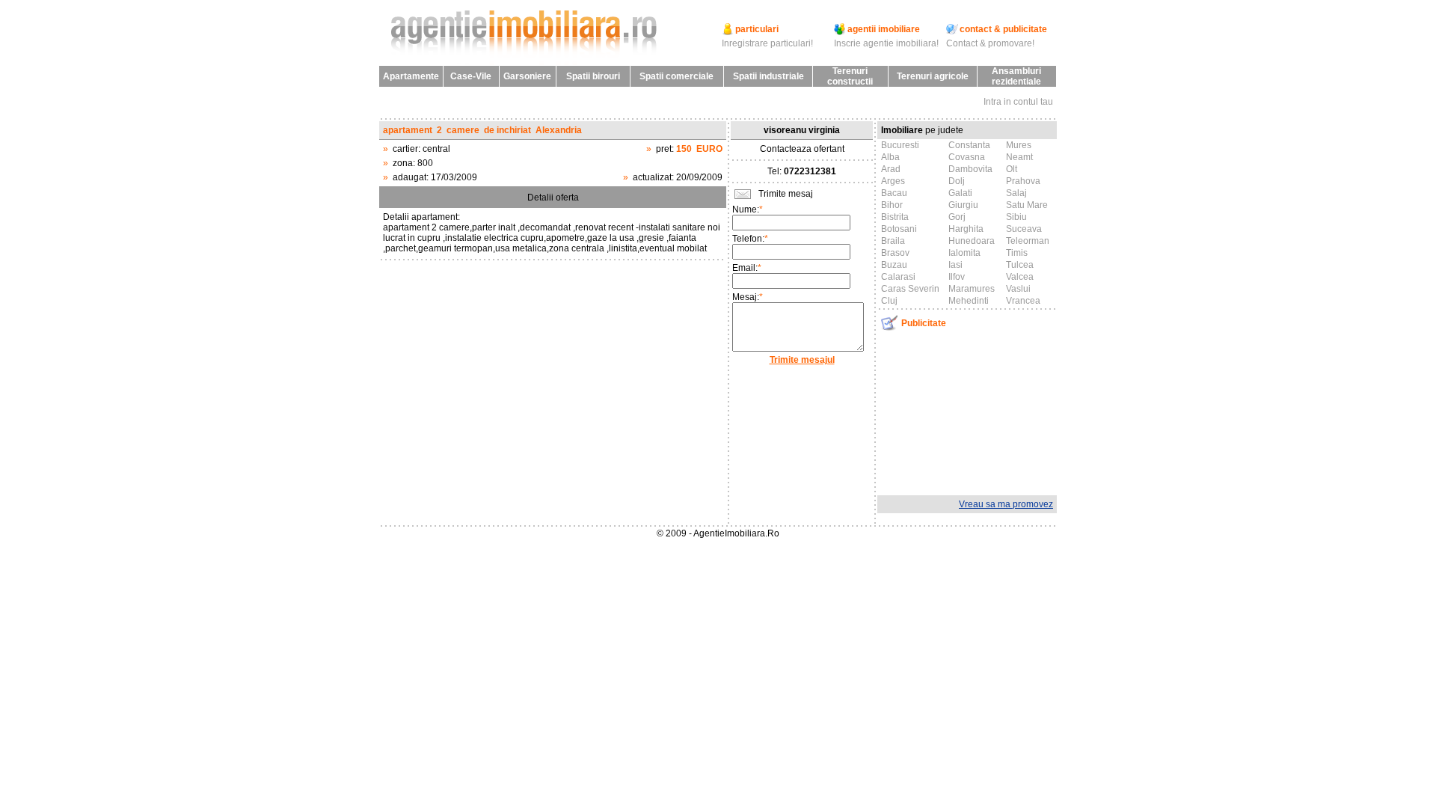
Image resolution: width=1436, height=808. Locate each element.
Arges (893, 181)
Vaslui (1018, 289)
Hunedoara (971, 241)
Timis (1017, 253)
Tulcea (1020, 265)
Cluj (889, 301)
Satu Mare (1027, 205)
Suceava (1024, 229)
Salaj (1016, 193)
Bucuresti (900, 145)
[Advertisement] (967, 411)
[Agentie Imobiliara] (527, 63)
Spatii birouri (593, 76)
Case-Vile (470, 76)
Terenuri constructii (850, 76)
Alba (890, 157)
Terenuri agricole (933, 76)
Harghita (966, 229)
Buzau (894, 265)
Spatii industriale (768, 76)
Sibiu (1016, 217)
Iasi (955, 265)
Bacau (894, 193)
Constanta (969, 145)
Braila (893, 241)
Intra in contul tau (1018, 102)
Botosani (899, 229)
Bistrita (895, 217)
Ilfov (956, 277)
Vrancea (1023, 301)
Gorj (957, 217)
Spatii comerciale (676, 76)
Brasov (895, 253)
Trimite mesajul (802, 360)
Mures (1018, 145)
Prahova (1023, 181)
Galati (960, 193)
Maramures (971, 289)
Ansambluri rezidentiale (1016, 76)
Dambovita (970, 169)
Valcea (1020, 277)
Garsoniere (527, 76)
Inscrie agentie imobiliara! (886, 43)
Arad (890, 169)
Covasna (966, 157)
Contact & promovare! (990, 43)
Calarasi (898, 277)
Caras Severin (910, 289)
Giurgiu (963, 205)
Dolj (956, 181)
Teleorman (1027, 241)
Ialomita (964, 253)
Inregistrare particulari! (767, 43)
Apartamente (411, 76)
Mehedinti (968, 301)
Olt (1011, 169)
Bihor (892, 205)
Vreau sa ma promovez (1006, 504)
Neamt (1019, 157)
